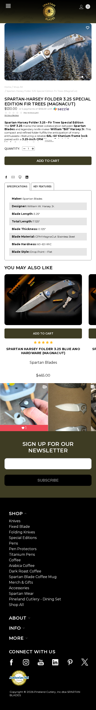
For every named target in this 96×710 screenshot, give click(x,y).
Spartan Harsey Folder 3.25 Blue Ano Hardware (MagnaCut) (43, 351)
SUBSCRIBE (48, 480)
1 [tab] (82, 77)
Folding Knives (22, 532)
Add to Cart (43, 333)
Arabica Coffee (22, 566)
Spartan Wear (21, 593)
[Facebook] (6, 177)
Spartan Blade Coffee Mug (33, 577)
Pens (13, 543)
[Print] (20, 177)
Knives (14, 521)
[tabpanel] (48, 51)
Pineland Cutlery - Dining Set (35, 599)
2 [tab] (87, 77)
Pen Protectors (22, 549)
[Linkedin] (27, 177)
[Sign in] (80, 7)
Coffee (15, 560)
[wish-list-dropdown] (86, 27)
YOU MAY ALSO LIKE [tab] (28, 268)
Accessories (19, 588)
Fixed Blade (19, 526)
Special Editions (23, 538)
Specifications (17, 186)
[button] (44, 108)
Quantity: (12, 149)
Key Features (42, 186)
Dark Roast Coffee (25, 571)
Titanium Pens (22, 554)
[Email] (13, 177)
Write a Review (11, 115)
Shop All (16, 605)
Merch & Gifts (21, 582)
